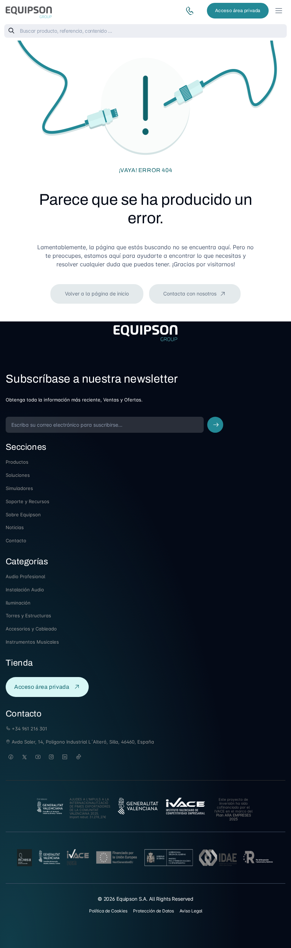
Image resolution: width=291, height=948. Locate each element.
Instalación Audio (25, 589)
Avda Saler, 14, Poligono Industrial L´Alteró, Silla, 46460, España (82, 742)
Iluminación (18, 603)
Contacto (16, 540)
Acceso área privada (237, 10)
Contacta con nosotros (190, 294)
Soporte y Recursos (27, 501)
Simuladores (19, 488)
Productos (17, 462)
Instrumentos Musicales (32, 642)
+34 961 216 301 (28, 728)
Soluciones (18, 475)
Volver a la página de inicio (97, 294)
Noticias (15, 527)
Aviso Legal (191, 911)
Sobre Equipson (23, 514)
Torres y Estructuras (28, 615)
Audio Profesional (25, 576)
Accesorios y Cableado (31, 629)
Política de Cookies (108, 911)
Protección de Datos (153, 911)
